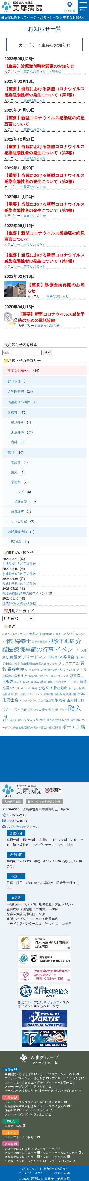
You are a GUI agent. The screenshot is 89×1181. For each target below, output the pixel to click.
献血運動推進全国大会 (33, 663)
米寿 (43, 719)
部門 (11, 452)
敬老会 (60, 699)
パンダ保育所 (69, 1090)
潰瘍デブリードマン (31, 694)
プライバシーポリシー (32, 1173)
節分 (41, 676)
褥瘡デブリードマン (27, 656)
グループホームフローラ (21, 1152)
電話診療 (76, 719)
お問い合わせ (62, 1173)
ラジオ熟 (52, 663)
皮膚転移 (48, 694)
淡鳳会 (9, 1144)
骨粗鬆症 (60, 687)
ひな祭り (45, 687)
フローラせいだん (60, 1161)
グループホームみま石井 (53, 1082)
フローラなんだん (54, 1157)
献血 (43, 682)
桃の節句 (47, 634)
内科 (14, 441)
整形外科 (17, 422)
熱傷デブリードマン (67, 682)
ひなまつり (31, 719)
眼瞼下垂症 (61, 641)
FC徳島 (16, 541)
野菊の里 (10, 1110)
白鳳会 (9, 1097)
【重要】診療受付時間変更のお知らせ (39, 66)
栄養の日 (26, 709)
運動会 (58, 694)
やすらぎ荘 (26, 1074)
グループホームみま (18, 1082)
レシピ (19, 491)
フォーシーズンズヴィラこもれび (26, 1102)
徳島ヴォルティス (12, 634)
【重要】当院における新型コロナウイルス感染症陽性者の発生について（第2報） (44, 178)
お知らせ (55, 71)
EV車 (43, 669)
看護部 (16, 462)
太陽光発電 (47, 700)
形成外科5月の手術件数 (19, 583)
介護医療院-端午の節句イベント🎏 (27, 593)
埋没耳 (14, 694)
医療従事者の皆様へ (56, 1168)
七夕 (24, 675)
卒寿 (35, 688)
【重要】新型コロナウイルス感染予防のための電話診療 (51, 317)
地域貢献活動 (17, 531)
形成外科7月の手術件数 (19, 563)
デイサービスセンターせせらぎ (25, 1078)
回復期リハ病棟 (19, 401)
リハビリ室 (19, 521)
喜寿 (36, 682)
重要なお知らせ (35, 71)
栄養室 (16, 481)
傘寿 (44, 709)
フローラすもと (44, 1148)
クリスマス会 (68, 663)
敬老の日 (35, 634)
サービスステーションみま (57, 1074)
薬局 (14, 472)
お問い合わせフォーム (23, 826)
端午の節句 (16, 719)
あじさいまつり (70, 669)
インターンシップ (30, 700)
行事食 (57, 634)
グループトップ (43, 1062)
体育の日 (33, 676)
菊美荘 (59, 1102)
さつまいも (74, 688)
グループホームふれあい (21, 1137)
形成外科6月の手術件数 (19, 573)
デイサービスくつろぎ (66, 1078)
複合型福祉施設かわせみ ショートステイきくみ (35, 1106)
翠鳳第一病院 (13, 1125)
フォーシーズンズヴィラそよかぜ (26, 1114)
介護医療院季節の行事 (41, 644)
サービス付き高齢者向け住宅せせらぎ (29, 1090)
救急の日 (53, 709)
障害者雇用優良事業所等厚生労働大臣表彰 (37, 727)
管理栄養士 (18, 640)
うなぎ (63, 709)
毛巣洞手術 (69, 694)
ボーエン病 (73, 726)
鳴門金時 (52, 669)
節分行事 (28, 682)
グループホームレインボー (60, 1152)
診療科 (12, 412)
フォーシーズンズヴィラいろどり (26, 1086)
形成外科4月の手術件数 (19, 603)
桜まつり (34, 669)
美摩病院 (10, 1074)
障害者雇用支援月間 (58, 719)
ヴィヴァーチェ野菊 (36, 1110)
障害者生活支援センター (21, 1157)
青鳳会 (9, 1069)
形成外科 (17, 432)
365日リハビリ (18, 688)
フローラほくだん (16, 1148)
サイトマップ (29, 1168)
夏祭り (51, 682)
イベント (67, 649)
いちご (37, 709)
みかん (18, 682)
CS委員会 (66, 656)
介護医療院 (16, 391)
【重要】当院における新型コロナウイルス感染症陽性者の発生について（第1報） (44, 92)
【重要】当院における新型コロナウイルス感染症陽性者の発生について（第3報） (44, 149)
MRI (26, 634)
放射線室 (17, 511)
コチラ (66, 923)
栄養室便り (22, 501)
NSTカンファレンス (57, 676)
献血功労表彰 (39, 642)
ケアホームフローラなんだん (23, 1161)
